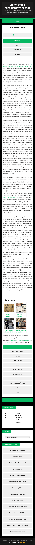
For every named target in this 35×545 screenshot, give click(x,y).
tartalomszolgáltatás (17, 383)
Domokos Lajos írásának (10, 197)
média (17, 365)
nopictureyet (17, 369)
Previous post (7, 400)
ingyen (17, 356)
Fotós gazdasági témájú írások (17, 481)
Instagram (18, 418)
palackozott (17, 374)
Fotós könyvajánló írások (17, 532)
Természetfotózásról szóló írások (17, 507)
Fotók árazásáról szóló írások (17, 463)
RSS (18, 413)
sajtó (17, 45)
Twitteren (20, 340)
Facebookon (13, 340)
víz (18, 388)
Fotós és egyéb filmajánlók (17, 450)
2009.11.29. (18, 35)
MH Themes (23, 542)
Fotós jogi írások (17, 457)
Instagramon (27, 340)
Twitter (18, 422)
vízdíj (17, 392)
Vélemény (18, 54)
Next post (29, 400)
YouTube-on (6, 342)
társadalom (17, 50)
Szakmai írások (17, 469)
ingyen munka (17, 360)
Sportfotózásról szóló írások (17, 513)
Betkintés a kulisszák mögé (17, 475)
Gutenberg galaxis (18, 351)
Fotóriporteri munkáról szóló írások (17, 525)
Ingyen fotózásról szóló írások (17, 519)
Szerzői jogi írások (17, 488)
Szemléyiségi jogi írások (18, 494)
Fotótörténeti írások (17, 500)
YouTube (18, 420)
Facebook (18, 415)
